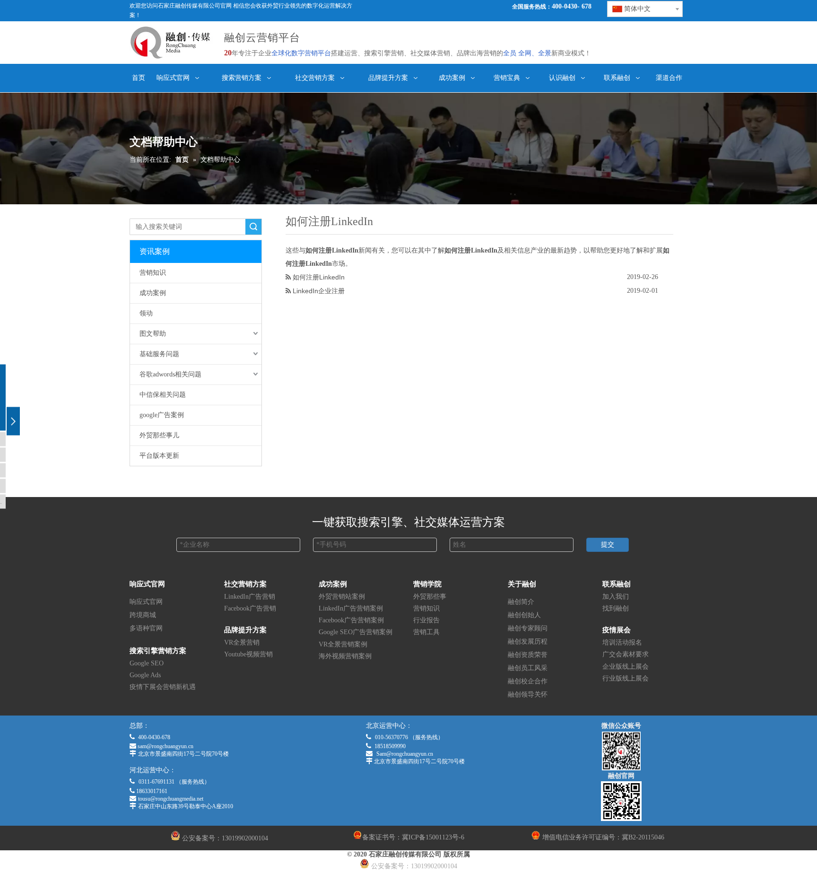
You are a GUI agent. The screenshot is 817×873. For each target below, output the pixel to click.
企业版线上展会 (625, 666)
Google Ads (145, 675)
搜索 (253, 227)
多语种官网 (146, 628)
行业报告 (426, 620)
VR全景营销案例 (343, 644)
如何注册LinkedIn (319, 277)
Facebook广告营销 (250, 608)
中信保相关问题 (162, 394)
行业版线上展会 (625, 678)
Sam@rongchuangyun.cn (404, 754)
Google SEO (147, 663)
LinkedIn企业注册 (319, 291)
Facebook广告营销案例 (351, 620)
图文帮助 (152, 333)
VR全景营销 (242, 642)
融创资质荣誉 (528, 654)
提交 (607, 544)
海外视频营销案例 (345, 656)
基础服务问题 (159, 354)
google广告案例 (161, 415)
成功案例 (152, 293)
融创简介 (521, 601)
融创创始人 (524, 615)
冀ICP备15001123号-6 (433, 837)
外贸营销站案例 (342, 596)
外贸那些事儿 (159, 435)
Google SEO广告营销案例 (355, 632)
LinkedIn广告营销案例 (351, 608)
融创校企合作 (528, 681)
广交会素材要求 (625, 654)
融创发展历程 (528, 641)
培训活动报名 (622, 642)
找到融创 (615, 608)
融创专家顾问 (528, 628)
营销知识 (152, 272)
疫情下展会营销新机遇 (163, 686)
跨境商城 (143, 615)
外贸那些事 (429, 596)
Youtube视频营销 (248, 654)
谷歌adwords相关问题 (170, 374)
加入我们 (615, 596)
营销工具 (426, 632)
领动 (146, 313)
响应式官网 (146, 601)
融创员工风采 (528, 668)
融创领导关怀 (528, 694)
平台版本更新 (159, 455)
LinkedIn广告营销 (249, 596)
